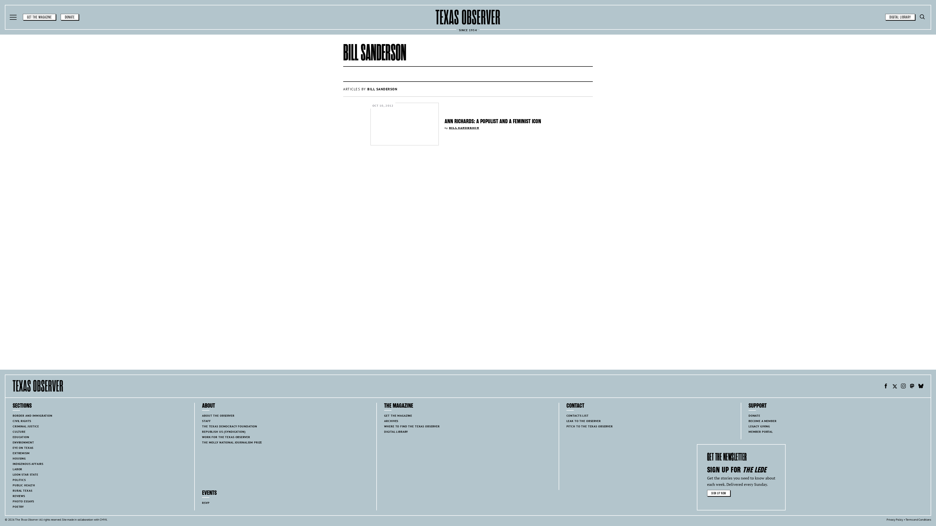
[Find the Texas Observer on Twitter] (894, 386)
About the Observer (218, 415)
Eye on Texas (23, 448)
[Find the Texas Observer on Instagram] (903, 386)
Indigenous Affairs (28, 464)
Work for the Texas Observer (226, 437)
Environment (23, 442)
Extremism (21, 453)
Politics (19, 480)
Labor (17, 469)
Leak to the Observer (583, 421)
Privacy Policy (895, 519)
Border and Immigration (32, 415)
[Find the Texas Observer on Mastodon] (912, 386)
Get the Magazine (39, 17)
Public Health (24, 485)
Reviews (19, 496)
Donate (70, 17)
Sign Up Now (718, 493)
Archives (391, 421)
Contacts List (577, 415)
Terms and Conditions (918, 519)
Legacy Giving (759, 426)
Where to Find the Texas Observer (412, 426)
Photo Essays (23, 501)
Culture (19, 431)
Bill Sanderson (464, 128)
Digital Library (900, 17)
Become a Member (763, 421)
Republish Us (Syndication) (223, 431)
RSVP (205, 503)
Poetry (18, 506)
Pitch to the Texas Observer (589, 426)
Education (21, 437)
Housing (19, 458)
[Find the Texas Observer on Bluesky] (920, 386)
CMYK (103, 519)
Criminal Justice (26, 426)
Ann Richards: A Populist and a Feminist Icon (493, 121)
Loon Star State (25, 474)
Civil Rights (22, 421)
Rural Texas (22, 490)
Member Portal (761, 431)
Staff (206, 421)
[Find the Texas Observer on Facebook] (885, 386)
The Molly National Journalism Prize (232, 442)
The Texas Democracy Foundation (229, 426)
